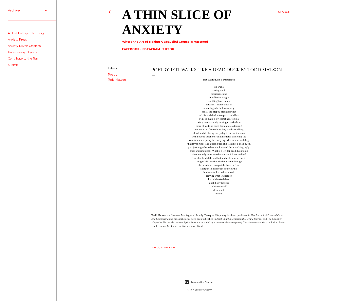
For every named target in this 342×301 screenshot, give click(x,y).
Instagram (151, 49)
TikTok (168, 49)
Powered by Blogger (202, 282)
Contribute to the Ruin (23, 58)
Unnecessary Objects (22, 52)
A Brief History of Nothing (26, 33)
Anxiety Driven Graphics (24, 46)
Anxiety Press (17, 39)
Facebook (130, 49)
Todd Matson (117, 79)
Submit (13, 65)
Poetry (112, 74)
